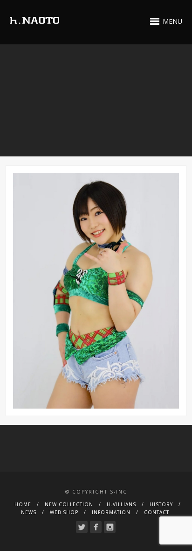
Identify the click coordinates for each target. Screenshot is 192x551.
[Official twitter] (82, 527)
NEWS (28, 512)
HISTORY (161, 504)
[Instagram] (110, 527)
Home (22, 504)
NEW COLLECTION (69, 504)
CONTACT (156, 512)
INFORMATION (111, 512)
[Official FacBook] (96, 527)
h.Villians (121, 504)
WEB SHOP (64, 512)
